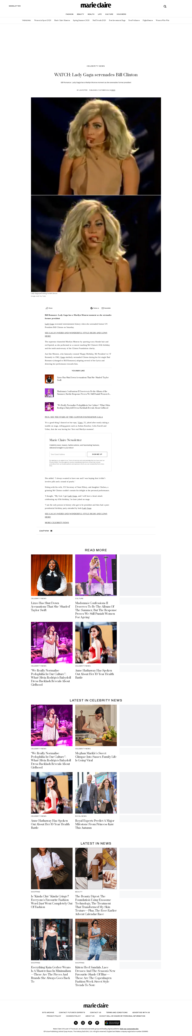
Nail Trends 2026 (99, 20)
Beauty (80, 14)
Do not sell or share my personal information (122, 1016)
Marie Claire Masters (62, 20)
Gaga (62, 357)
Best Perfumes (134, 20)
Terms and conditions (117, 1012)
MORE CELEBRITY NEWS (57, 522)
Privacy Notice (53, 462)
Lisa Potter (83, 90)
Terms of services (74, 460)
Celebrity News (96, 66)
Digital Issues (148, 20)
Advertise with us (141, 1012)
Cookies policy (73, 1016)
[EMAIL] (51, 530)
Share (50, 308)
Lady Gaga (49, 324)
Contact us (95, 1012)
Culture (109, 14)
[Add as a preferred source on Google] (126, 1022)
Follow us (96, 308)
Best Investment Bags (117, 20)
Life (100, 14)
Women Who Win (162, 20)
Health (91, 14)
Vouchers (121, 14)
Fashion (69, 14)
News (113, 90)
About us (90, 1016)
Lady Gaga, (72, 496)
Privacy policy (54, 1016)
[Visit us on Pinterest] (97, 1023)
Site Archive (48, 1012)
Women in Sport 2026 (42, 20)
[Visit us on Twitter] (76, 1023)
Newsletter (107, 308)
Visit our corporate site (129, 1029)
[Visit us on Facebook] (90, 1023)
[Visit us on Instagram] (83, 1023)
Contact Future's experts (72, 1012)
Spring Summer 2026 (81, 20)
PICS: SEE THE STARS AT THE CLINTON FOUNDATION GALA (74, 417)
